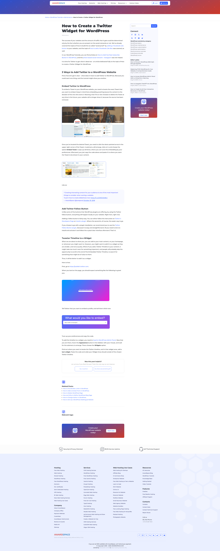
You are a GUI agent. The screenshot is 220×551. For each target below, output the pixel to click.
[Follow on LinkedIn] (142, 34)
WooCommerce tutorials (138, 51)
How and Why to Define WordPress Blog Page (77, 395)
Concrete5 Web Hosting (90, 492)
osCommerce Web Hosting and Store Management (94, 515)
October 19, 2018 (89, 200)
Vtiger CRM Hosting (89, 527)
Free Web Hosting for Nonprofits (122, 511)
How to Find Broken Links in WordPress (75, 388)
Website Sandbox (118, 506)
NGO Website (117, 486)
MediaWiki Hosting (89, 509)
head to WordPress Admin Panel (104, 340)
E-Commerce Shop (118, 476)
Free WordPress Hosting (61, 481)
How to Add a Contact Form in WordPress (76, 391)
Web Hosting (58, 473)
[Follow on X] (138, 34)
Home (47, 17)
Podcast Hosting (118, 514)
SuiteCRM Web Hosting (90, 524)
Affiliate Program (147, 497)
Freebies (145, 491)
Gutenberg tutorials (137, 53)
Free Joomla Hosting (90, 478)
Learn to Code (117, 484)
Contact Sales (146, 507)
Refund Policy (76, 537)
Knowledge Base (147, 478)
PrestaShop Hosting (89, 486)
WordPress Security (144, 65)
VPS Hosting (57, 492)
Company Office (58, 510)
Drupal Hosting (88, 484)
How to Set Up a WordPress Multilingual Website (78, 399)
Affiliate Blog (117, 473)
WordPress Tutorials (56, 17)
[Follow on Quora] (132, 38)
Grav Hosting (87, 506)
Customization (142, 85)
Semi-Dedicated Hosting (61, 489)
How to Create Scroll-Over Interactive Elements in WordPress (142, 90)
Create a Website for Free (91, 519)
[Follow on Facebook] (132, 34)
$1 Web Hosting (58, 495)
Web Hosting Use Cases (61, 500)
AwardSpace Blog (148, 473)
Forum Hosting (88, 498)
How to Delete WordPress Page (73, 393)
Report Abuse (146, 512)
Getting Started (147, 481)
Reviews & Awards (59, 521)
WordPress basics (136, 43)
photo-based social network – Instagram (97, 57)
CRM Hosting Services (90, 522)
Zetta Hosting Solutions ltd (118, 547)
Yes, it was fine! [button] (83, 369)
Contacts (145, 504)
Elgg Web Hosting (89, 495)
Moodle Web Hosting (90, 511)
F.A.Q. (81, 537)
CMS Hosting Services (90, 470)
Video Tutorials (147, 484)
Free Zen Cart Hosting (90, 500)
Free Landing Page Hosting (121, 509)
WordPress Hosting (59, 478)
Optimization (142, 72)
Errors (140, 79)
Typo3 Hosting (88, 503)
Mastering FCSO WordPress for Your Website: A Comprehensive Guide (142, 70)
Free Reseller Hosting (149, 494)
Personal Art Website (119, 492)
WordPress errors (136, 55)
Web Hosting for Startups (120, 470)
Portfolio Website (118, 498)
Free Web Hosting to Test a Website (123, 481)
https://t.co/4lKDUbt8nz (99, 198)
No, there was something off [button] (102, 369)
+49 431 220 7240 (147, 521)
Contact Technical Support (150, 509)
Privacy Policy (68, 537)
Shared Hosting (58, 476)
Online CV (116, 489)
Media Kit (57, 524)
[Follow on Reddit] (142, 38)
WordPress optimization (138, 49)
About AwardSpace (59, 508)
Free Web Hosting (59, 470)
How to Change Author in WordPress (74, 397)
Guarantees (57, 516)
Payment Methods (59, 513)
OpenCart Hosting (89, 489)
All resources (146, 470)
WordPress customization (138, 47)
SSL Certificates (58, 486)
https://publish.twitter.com (79, 266)
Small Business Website (120, 500)
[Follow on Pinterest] (135, 38)
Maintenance (68, 17)
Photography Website (119, 517)
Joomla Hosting (88, 481)
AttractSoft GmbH (104, 547)
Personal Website (118, 495)
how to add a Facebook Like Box (101, 48)
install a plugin (81, 221)
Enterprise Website (118, 478)
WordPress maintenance (138, 45)
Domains (56, 484)
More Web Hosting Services (62, 498)
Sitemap (56, 527)
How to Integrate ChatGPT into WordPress (144, 83)
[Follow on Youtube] (138, 38)
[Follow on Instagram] (135, 34)
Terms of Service (59, 537)
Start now (111, 431)
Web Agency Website (119, 503)
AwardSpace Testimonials (61, 519)
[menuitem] (82, 3)
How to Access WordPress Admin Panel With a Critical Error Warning (143, 77)
